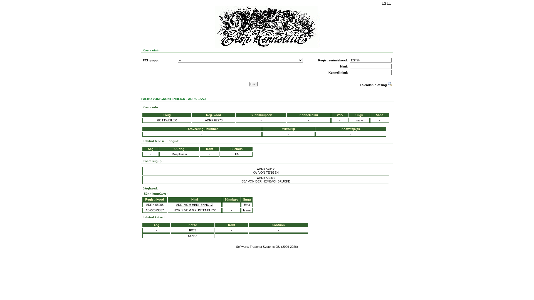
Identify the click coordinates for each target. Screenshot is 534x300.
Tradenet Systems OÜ (265, 246)
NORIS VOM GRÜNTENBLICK (195, 210)
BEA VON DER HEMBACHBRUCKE (265, 181)
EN (384, 3)
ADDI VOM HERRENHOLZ (194, 204)
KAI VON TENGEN (266, 172)
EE (389, 3)
